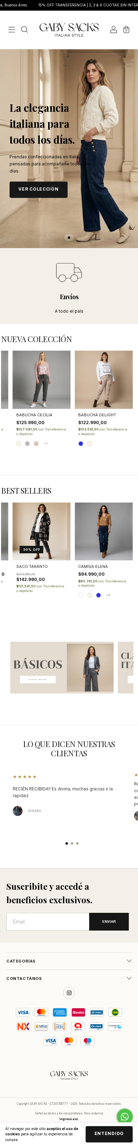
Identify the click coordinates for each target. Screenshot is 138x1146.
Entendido (109, 1133)
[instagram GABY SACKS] (69, 993)
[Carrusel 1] (62, 667)
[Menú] (11, 30)
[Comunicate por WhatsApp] (125, 1117)
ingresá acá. (69, 1119)
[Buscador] (24, 30)
